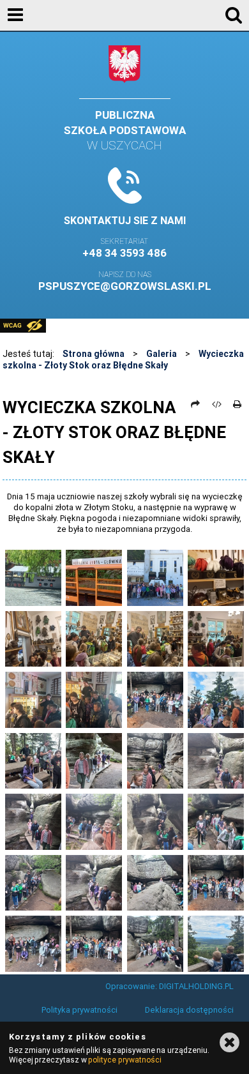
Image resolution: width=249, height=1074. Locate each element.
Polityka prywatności (79, 1009)
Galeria (161, 353)
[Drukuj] (237, 404)
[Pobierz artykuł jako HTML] (216, 404)
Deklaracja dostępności (189, 1009)
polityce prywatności (124, 1059)
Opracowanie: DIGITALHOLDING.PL (169, 986)
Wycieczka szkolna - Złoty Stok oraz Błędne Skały (123, 359)
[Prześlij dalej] (195, 404)
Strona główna (93, 353)
